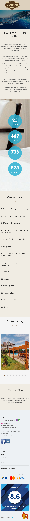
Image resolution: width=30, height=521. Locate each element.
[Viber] (17, 420)
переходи (14, 517)
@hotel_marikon (7, 423)
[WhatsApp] (19, 420)
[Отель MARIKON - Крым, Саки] (12, 5)
